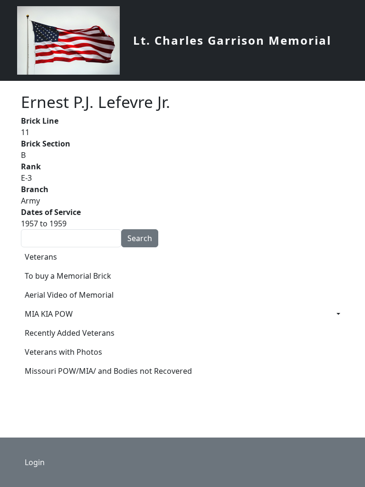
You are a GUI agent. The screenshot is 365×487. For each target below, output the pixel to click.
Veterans (41, 257)
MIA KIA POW (49, 314)
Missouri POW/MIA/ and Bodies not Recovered (108, 371)
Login (35, 462)
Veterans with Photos (63, 352)
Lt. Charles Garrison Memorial (232, 40)
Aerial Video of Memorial (69, 295)
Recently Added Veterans (70, 333)
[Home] (72, 40)
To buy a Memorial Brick (68, 276)
